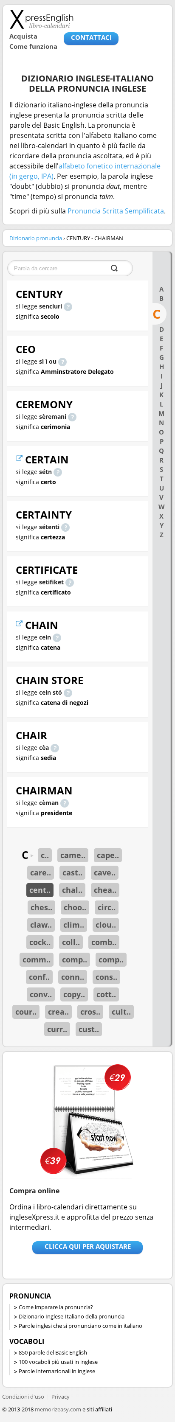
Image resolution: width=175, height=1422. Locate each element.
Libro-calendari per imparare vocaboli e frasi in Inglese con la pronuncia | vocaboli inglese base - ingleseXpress (41, 19)
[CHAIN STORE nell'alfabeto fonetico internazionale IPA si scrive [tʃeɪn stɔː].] (68, 692)
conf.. (39, 977)
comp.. (74, 959)
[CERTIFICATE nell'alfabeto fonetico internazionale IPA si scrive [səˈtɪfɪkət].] (69, 582)
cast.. (72, 872)
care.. (40, 872)
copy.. (74, 994)
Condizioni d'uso (23, 1396)
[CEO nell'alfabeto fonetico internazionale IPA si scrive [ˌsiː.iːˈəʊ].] (62, 361)
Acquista (23, 36)
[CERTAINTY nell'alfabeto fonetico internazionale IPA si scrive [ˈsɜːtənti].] (65, 527)
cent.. (40, 890)
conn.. (72, 977)
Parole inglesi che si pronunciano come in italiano (80, 1325)
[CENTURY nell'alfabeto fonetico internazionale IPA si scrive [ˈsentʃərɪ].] (68, 306)
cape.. (108, 855)
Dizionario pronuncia (35, 238)
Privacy (60, 1396)
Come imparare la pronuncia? (56, 1307)
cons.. (106, 977)
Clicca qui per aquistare (88, 1246)
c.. (45, 855)
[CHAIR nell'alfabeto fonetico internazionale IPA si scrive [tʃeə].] (55, 747)
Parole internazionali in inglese (57, 1371)
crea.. (58, 1012)
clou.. (106, 925)
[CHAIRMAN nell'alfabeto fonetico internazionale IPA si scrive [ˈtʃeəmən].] (64, 803)
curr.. (57, 1029)
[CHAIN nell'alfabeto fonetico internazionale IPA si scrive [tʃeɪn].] (57, 637)
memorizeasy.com (58, 1409)
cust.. (89, 1029)
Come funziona (33, 46)
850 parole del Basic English (53, 1352)
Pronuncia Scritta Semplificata (116, 211)
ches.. (41, 907)
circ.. (107, 907)
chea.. (105, 890)
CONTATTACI (91, 37)
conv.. (41, 994)
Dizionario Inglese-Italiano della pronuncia (71, 1316)
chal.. (72, 890)
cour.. (26, 1012)
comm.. (37, 959)
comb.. (103, 942)
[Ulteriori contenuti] (20, 459)
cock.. (40, 942)
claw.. (41, 925)
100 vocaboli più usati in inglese (58, 1362)
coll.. (71, 942)
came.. (72, 855)
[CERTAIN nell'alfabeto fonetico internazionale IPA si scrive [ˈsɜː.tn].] (58, 472)
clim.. (73, 925)
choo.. (75, 907)
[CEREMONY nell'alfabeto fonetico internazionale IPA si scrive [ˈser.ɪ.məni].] (72, 416)
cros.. (90, 1012)
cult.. (121, 1012)
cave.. (105, 872)
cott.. (106, 994)
